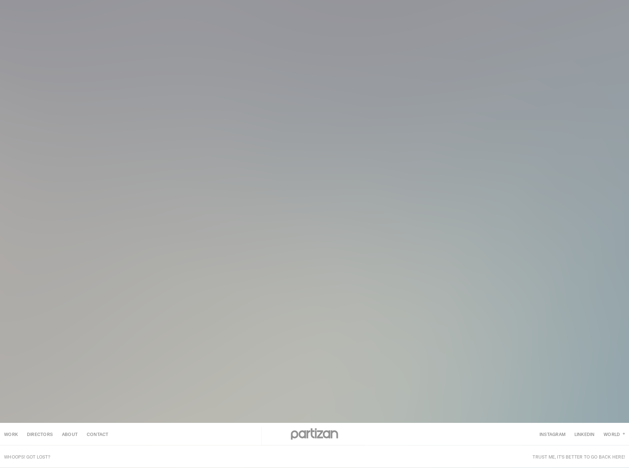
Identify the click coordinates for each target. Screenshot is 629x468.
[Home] (314, 434)
